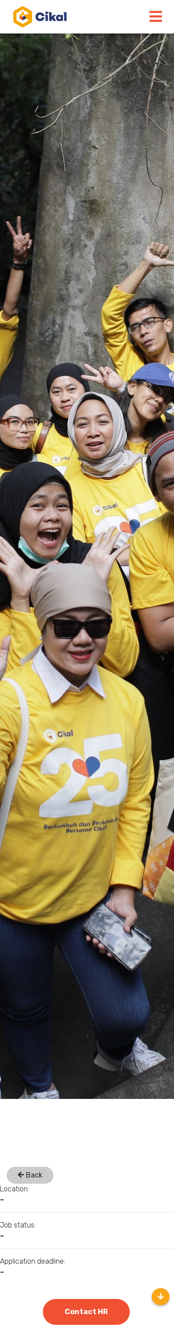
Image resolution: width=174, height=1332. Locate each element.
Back (33, 1175)
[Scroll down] (161, 1296)
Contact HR (86, 1311)
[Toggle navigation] (155, 17)
